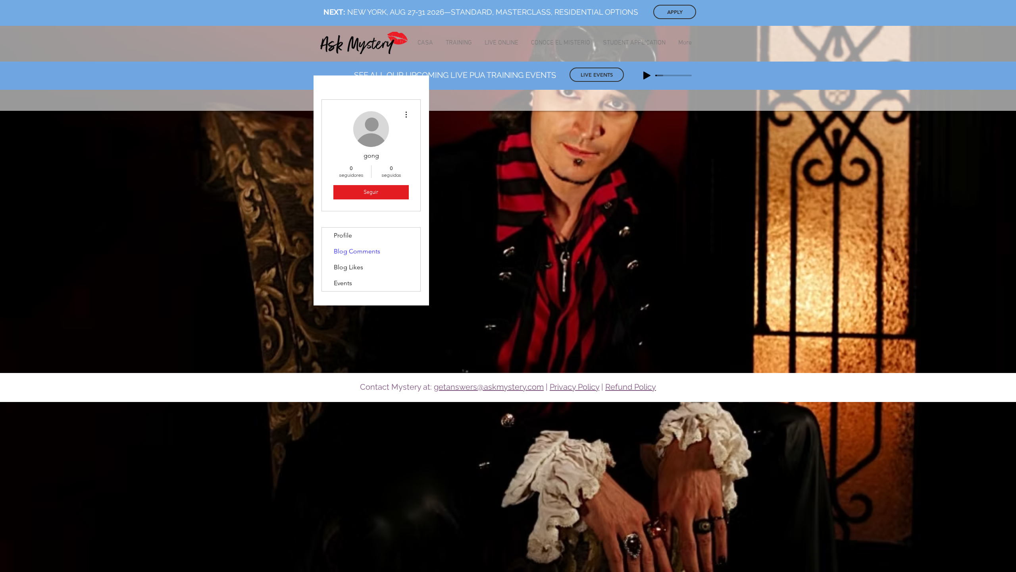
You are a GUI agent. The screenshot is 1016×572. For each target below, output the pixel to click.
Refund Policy (630, 387)
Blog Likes (348, 267)
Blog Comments (357, 251)
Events (343, 283)
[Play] (646, 75)
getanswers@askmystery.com (489, 387)
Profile (343, 235)
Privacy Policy (574, 387)
